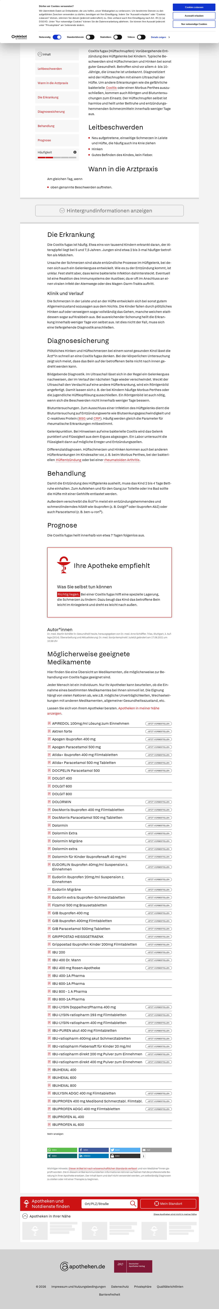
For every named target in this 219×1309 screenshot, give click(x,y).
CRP (97, 418)
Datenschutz (120, 1287)
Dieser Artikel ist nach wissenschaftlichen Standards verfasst (103, 1168)
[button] (62, 1150)
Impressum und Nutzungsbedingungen (78, 1287)
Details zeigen (158, 37)
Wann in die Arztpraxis (53, 83)
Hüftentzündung (68, 460)
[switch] (90, 37)
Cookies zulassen (194, 7)
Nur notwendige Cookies (194, 24)
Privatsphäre (143, 1287)
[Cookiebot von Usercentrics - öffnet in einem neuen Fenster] (19, 37)
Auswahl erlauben (194, 15)
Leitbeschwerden (50, 69)
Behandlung (46, 126)
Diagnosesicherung (51, 112)
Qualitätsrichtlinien (170, 1287)
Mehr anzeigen (55, 1134)
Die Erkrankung (48, 97)
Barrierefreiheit (109, 1294)
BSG (82, 418)
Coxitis (111, 88)
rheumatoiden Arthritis (121, 460)
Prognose (44, 140)
